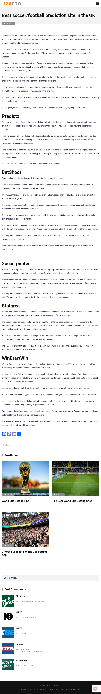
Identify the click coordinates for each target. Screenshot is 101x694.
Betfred (19, 644)
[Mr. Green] (8, 607)
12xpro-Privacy (26, 689)
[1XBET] (8, 637)
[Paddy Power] (8, 669)
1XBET (19, 628)
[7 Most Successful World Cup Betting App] (25, 529)
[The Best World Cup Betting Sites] (75, 478)
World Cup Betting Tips (15, 500)
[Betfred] (8, 653)
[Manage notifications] (95, 689)
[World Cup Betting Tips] (25, 478)
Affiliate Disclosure (56, 689)
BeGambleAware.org (73, 689)
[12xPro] (12, 3)
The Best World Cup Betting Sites (72, 500)
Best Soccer (6, 445)
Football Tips (8, 23)
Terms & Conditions (40, 689)
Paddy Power (22, 660)
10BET (19, 612)
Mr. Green (20, 596)
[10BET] (8, 621)
